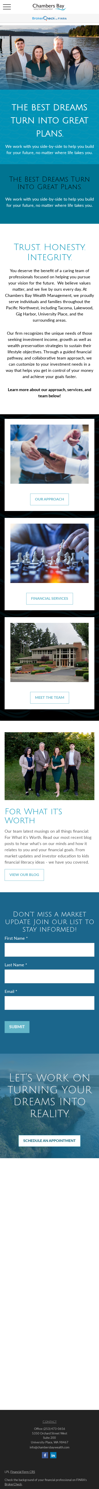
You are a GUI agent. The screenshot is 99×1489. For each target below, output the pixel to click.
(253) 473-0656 (54, 1429)
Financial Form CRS (22, 1472)
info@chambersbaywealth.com (50, 1447)
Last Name (14, 965)
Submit (17, 1027)
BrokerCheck (13, 1484)
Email (9, 992)
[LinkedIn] (53, 1455)
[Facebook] (45, 1455)
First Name (15, 938)
